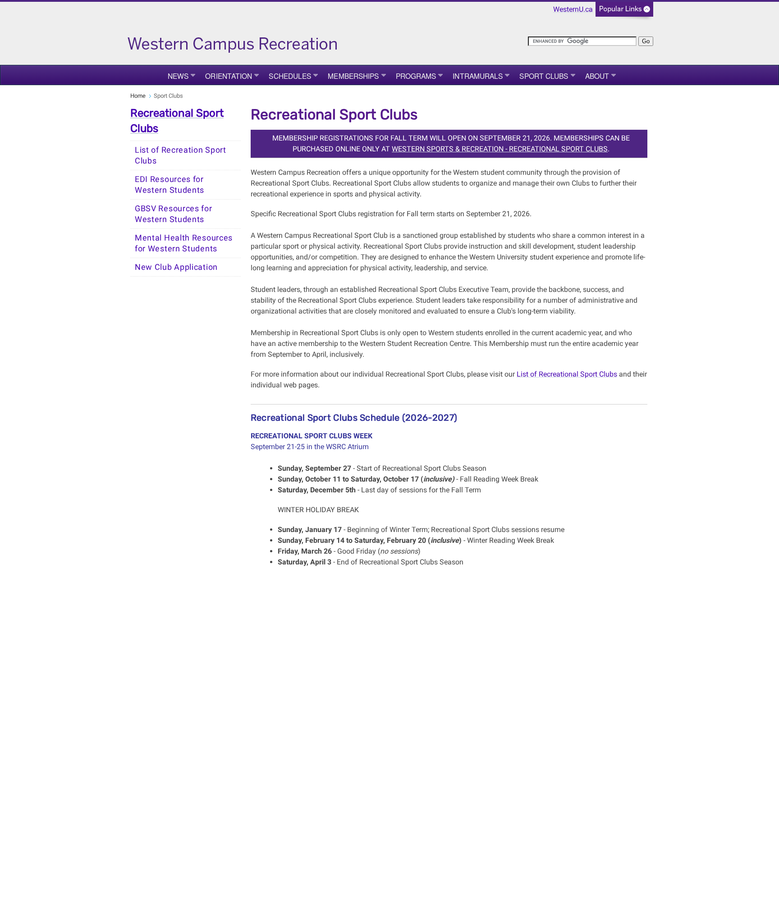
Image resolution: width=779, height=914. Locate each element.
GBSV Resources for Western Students (173, 214)
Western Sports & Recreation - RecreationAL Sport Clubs (500, 149)
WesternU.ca (573, 9)
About (597, 76)
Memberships (353, 76)
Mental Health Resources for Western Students (184, 243)
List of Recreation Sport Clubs (180, 155)
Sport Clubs (543, 76)
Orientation (228, 76)
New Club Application (176, 267)
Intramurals (478, 76)
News (178, 76)
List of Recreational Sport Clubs (567, 374)
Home (138, 95)
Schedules (290, 76)
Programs (416, 76)
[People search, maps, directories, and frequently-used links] (624, 12)
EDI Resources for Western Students (169, 185)
